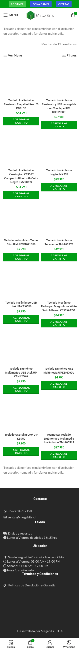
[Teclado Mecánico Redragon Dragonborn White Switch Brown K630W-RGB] (59, 281)
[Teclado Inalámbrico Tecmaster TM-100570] (59, 219)
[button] (21, 121)
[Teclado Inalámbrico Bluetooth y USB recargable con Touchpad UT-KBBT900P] (59, 79)
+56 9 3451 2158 (20, 511)
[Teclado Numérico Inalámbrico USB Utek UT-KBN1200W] (21, 347)
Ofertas (63, 4)
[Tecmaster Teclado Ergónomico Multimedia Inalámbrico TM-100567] (59, 413)
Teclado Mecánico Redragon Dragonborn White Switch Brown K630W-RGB (59, 306)
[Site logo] (40, 15)
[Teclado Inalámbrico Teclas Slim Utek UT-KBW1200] (21, 219)
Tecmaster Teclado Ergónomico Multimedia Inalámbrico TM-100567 (59, 438)
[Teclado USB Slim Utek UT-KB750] (21, 413)
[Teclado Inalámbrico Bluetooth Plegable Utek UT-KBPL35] (21, 79)
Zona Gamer (40, 4)
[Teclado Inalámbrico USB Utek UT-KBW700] (21, 281)
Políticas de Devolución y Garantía (31, 585)
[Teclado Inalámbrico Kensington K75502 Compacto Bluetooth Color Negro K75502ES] (21, 149)
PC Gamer (17, 4)
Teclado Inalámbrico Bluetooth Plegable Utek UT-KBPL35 (21, 104)
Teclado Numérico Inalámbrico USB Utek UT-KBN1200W (21, 372)
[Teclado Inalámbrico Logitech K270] (59, 149)
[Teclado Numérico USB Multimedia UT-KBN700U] (59, 347)
